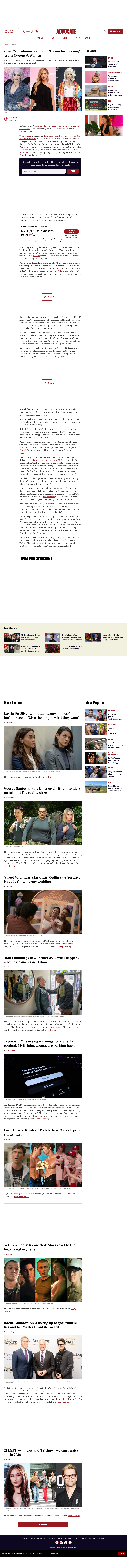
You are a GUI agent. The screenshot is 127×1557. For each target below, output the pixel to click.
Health (64, 38)
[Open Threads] (32, 31)
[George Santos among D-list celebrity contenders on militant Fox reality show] (43, 823)
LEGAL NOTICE (100, 1538)
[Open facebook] (23, 31)
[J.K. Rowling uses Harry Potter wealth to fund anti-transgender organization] (12, 637)
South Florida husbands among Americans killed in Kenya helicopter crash (115, 791)
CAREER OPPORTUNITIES (43, 1538)
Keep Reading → (46, 777)
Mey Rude (8, 1139)
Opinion (87, 38)
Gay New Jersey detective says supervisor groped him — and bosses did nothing (114, 110)
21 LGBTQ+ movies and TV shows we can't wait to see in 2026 (42, 1452)
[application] (104, 125)
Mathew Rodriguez (10, 797)
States (110, 739)
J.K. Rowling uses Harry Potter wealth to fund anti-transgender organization (30, 638)
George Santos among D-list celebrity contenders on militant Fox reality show (42, 790)
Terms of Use (53, 1553)
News (52, 38)
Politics (40, 38)
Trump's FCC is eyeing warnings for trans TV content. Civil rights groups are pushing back (39, 1043)
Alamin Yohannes (10, 722)
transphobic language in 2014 (62, 271)
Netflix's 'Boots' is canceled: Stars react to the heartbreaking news (39, 1247)
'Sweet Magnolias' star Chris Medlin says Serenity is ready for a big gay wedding (42, 879)
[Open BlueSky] (28, 31)
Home (6, 45)
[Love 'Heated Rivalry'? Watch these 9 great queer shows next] (43, 1165)
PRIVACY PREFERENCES (80, 1538)
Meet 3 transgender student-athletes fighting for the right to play (114, 733)
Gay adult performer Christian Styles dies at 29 (114, 718)
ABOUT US (32, 1538)
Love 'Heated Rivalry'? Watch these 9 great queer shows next (42, 1132)
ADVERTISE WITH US (56, 1538)
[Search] (105, 31)
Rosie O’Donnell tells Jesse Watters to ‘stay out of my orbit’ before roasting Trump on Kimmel (113, 640)
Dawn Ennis (8, 967)
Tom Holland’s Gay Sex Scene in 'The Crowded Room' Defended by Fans (72, 637)
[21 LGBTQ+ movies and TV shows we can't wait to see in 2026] (43, 1485)
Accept (121, 1553)
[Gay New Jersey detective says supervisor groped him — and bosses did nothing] (96, 105)
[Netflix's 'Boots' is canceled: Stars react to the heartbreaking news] (43, 1280)
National (111, 58)
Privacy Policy (40, 1553)
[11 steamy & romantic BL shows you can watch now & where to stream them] (12, 648)
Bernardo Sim (9, 1254)
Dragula (22, 450)
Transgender (25, 135)
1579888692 (47, 297)
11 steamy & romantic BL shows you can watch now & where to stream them (31, 650)
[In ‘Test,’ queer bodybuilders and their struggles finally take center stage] (96, 758)
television (13, 45)
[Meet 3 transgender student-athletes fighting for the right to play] (96, 729)
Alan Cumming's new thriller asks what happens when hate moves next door (41, 959)
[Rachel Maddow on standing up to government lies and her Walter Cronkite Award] (43, 1357)
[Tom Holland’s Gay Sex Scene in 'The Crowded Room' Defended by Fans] (52, 637)
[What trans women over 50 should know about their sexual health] (96, 77)
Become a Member (71, 231)
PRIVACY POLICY (68, 1538)
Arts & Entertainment (113, 753)
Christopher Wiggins (10, 1050)
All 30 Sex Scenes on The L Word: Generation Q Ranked (72, 648)
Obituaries (112, 710)
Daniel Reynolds (14, 117)
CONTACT (25, 1538)
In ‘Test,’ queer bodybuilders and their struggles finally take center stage (115, 763)
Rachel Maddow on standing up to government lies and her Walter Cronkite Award (40, 1324)
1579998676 (47, 382)
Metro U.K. (43, 419)
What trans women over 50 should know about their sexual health (115, 81)
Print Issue (112, 725)
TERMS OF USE (91, 1538)
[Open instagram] (36, 31)
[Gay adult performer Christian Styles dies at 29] (96, 715)
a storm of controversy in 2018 (48, 460)
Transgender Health (115, 72)
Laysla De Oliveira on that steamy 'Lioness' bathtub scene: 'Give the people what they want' (41, 715)
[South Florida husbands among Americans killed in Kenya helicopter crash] (96, 787)
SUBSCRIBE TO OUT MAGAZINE (9, 31)
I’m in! (73, 171)
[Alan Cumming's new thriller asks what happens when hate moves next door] (43, 992)
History (77, 38)
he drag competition (69, 447)
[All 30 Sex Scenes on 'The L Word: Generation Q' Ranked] (52, 648)
